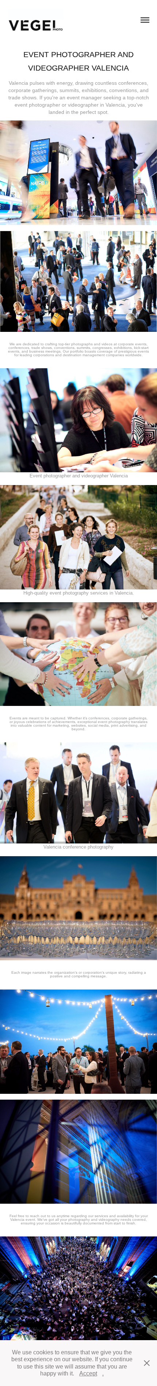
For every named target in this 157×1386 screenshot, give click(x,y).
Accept (88, 1373)
